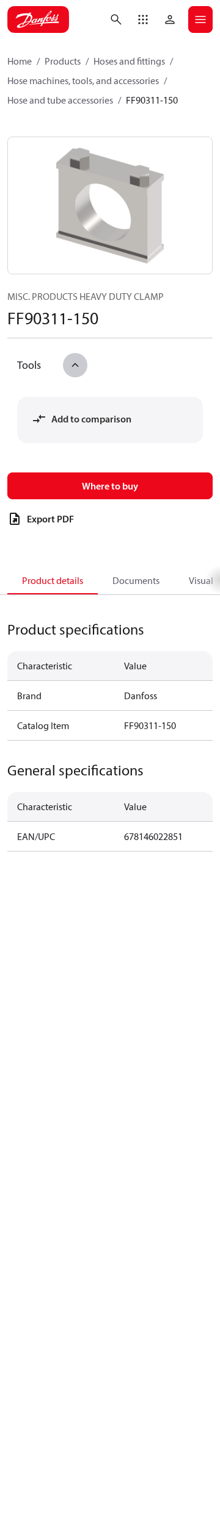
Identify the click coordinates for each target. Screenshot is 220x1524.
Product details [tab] (52, 580)
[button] (143, 19)
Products (63, 61)
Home (19, 61)
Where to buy (110, 486)
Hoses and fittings (129, 61)
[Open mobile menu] (200, 19)
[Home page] (38, 19)
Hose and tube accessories (60, 100)
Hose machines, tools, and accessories (83, 80)
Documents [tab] (136, 580)
